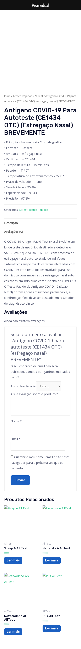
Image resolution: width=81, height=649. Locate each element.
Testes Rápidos (22, 96)
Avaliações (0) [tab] (13, 231)
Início (7, 96)
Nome (16, 421)
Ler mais (13, 560)
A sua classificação (23, 386)
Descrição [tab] (11, 223)
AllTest (39, 96)
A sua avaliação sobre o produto (34, 394)
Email (15, 439)
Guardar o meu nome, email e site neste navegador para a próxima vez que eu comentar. (40, 462)
